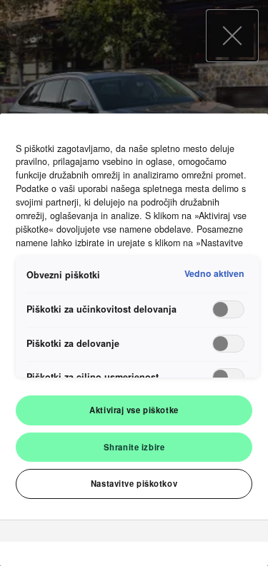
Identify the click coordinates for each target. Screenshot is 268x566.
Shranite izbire (134, 447)
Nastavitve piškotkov (134, 483)
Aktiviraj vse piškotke (134, 409)
